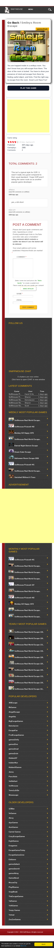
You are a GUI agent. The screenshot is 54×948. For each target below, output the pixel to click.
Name (20, 294)
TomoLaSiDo (14, 790)
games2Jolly (14, 740)
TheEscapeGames (16, 896)
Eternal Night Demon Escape (26, 446)
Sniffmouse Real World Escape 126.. (29, 638)
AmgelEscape (14, 712)
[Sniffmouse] (7, 13)
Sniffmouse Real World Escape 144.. (29, 670)
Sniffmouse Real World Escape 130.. (29, 632)
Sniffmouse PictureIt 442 (24, 427)
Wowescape (13, 795)
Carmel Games (15, 832)
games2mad (13, 749)
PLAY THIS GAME (28, 88)
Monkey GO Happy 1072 (24, 604)
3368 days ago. (13, 194)
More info (23, 946)
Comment (21, 257)
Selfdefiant (13, 781)
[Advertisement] (28, 116)
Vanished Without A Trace (24, 477)
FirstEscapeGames (16, 735)
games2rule (13, 753)
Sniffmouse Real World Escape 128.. (29, 657)
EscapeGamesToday (17, 850)
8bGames (12, 707)
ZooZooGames (15, 919)
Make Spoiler (28, 289)
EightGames (14, 841)
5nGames (12, 813)
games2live (13, 744)
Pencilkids (13, 777)
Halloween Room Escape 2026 (26, 458)
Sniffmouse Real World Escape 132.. (29, 651)
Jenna (11, 772)
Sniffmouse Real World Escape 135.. (29, 683)
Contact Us (48, 938)
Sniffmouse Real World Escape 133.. (29, 676)
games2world (14, 869)
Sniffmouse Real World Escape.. (27, 420)
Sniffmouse (17, 9)
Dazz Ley (12, 210)
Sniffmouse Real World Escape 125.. (29, 664)
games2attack (14, 864)
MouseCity (13, 883)
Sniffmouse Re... (15, 400)
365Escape (13, 703)
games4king (13, 873)
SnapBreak (13, 892)
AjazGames (13, 823)
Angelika (12, 717)
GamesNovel (14, 878)
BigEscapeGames (16, 721)
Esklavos (12, 859)
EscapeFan (13, 730)
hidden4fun (13, 763)
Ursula (11, 189)
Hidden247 (13, 758)
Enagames (13, 846)
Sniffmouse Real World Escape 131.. (29, 645)
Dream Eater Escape (22, 452)
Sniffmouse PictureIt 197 (24, 585)
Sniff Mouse (27, 932)
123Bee (11, 809)
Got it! (43, 944)
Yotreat (11, 915)
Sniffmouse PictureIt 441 (24, 465)
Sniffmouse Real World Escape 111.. (29, 689)
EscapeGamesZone (16, 855)
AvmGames (13, 827)
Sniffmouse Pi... (15, 394)
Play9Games (14, 887)
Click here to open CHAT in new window (28, 379)
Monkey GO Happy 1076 (24, 433)
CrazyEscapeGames (17, 836)
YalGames (13, 901)
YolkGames (13, 906)
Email (19, 300)
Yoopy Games (14, 910)
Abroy (11, 818)
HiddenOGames (15, 767)
